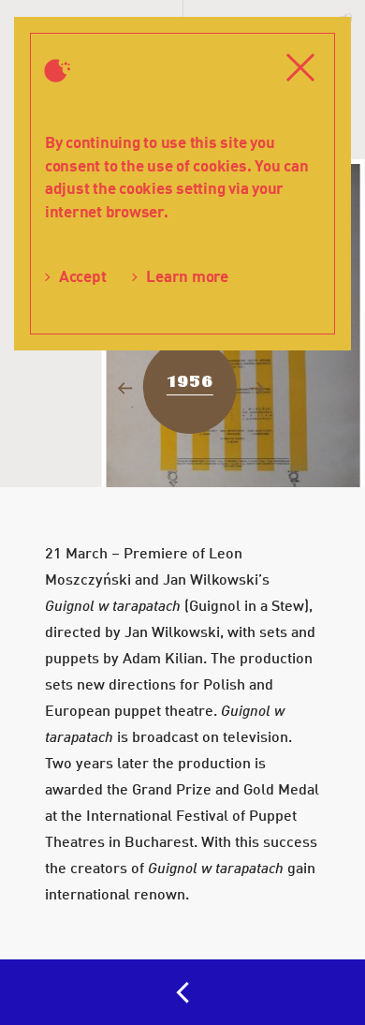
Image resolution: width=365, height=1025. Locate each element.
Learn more (186, 276)
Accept (82, 276)
